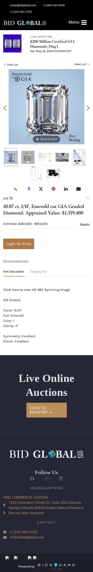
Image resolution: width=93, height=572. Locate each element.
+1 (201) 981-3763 (23, 532)
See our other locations (26, 513)
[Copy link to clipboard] (15, 189)
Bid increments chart (16, 260)
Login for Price (18, 243)
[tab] (13, 273)
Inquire (85, 224)
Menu (75, 22)
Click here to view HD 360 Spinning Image (36, 290)
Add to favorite (87, 198)
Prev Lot (12, 64)
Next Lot (81, 64)
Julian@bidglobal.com (26, 537)
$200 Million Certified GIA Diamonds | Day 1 (52, 44)
